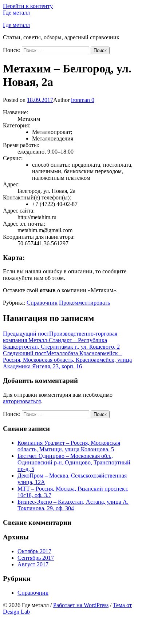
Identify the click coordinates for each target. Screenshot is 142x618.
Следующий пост (67, 359)
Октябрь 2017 (34, 551)
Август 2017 (32, 564)
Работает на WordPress (81, 605)
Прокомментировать (84, 303)
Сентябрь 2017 (35, 558)
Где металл (16, 12)
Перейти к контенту (28, 6)
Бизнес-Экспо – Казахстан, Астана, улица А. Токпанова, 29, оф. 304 (73, 505)
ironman (80, 100)
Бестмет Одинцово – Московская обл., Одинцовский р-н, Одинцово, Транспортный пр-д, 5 (73, 462)
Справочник (42, 303)
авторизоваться (22, 401)
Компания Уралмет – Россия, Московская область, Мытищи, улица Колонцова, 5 (68, 446)
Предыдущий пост (61, 340)
